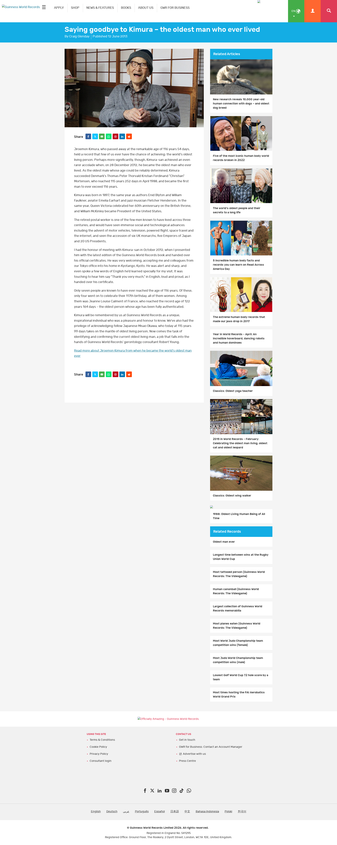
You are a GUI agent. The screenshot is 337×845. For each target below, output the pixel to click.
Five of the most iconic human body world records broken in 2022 (241, 158)
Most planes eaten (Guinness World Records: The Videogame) (236, 625)
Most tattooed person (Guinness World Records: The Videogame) (239, 574)
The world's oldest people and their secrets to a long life (236, 210)
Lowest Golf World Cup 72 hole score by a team (240, 677)
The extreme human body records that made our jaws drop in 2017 (239, 319)
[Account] (312, 11)
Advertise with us (194, 753)
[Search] (329, 11)
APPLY (59, 7)
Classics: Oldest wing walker (232, 495)
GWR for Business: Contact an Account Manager (210, 746)
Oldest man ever (224, 541)
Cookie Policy (98, 746)
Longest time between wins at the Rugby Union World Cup (240, 556)
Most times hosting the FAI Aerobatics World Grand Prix (239, 694)
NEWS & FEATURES (100, 7)
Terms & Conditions (102, 739)
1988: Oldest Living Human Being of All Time (239, 516)
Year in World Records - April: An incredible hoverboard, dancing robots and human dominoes (239, 338)
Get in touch (187, 739)
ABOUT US (145, 7)
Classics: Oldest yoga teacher (233, 391)
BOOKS (126, 7)
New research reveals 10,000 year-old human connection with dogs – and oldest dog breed (241, 103)
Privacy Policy (99, 753)
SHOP (75, 7)
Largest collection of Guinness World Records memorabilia (237, 608)
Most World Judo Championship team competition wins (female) (238, 642)
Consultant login (100, 760)
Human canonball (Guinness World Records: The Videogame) (236, 591)
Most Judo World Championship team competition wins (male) (238, 660)
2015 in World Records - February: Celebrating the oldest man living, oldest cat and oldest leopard (240, 443)
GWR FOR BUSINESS (175, 7)
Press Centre (187, 760)
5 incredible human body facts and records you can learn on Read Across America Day (238, 264)
